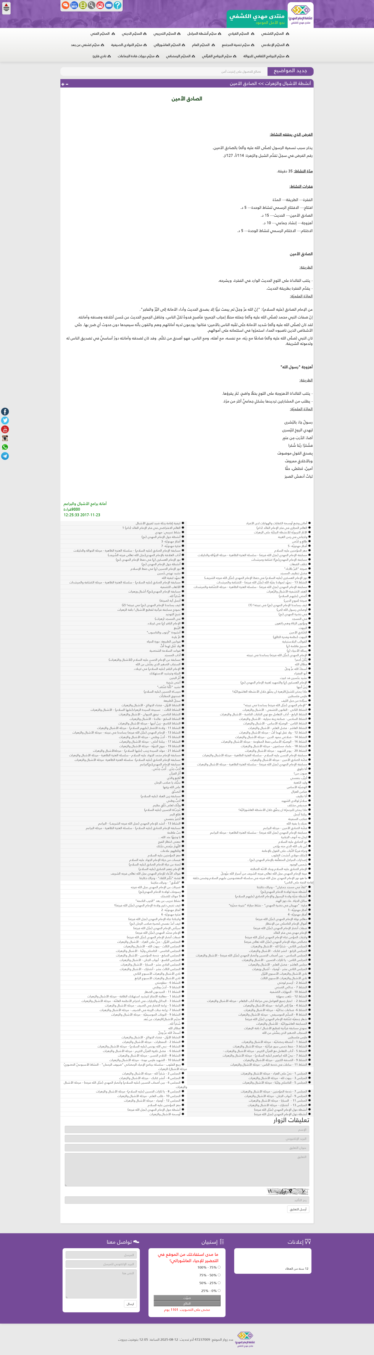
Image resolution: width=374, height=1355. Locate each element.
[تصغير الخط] (66, 84)
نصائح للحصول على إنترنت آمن (241, 71)
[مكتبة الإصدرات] (74, 5)
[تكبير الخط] (62, 84)
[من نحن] (117, 5)
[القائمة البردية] (100, 5)
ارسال (130, 1303)
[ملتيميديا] (83, 5)
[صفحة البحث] (91, 5)
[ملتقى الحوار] (65, 5)
